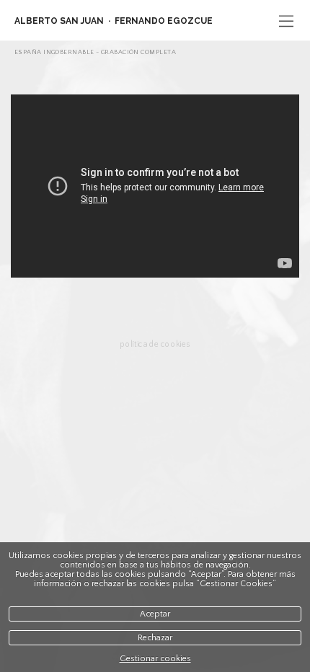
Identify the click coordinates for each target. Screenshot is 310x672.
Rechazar (155, 637)
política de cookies (155, 344)
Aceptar (155, 614)
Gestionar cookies (155, 658)
